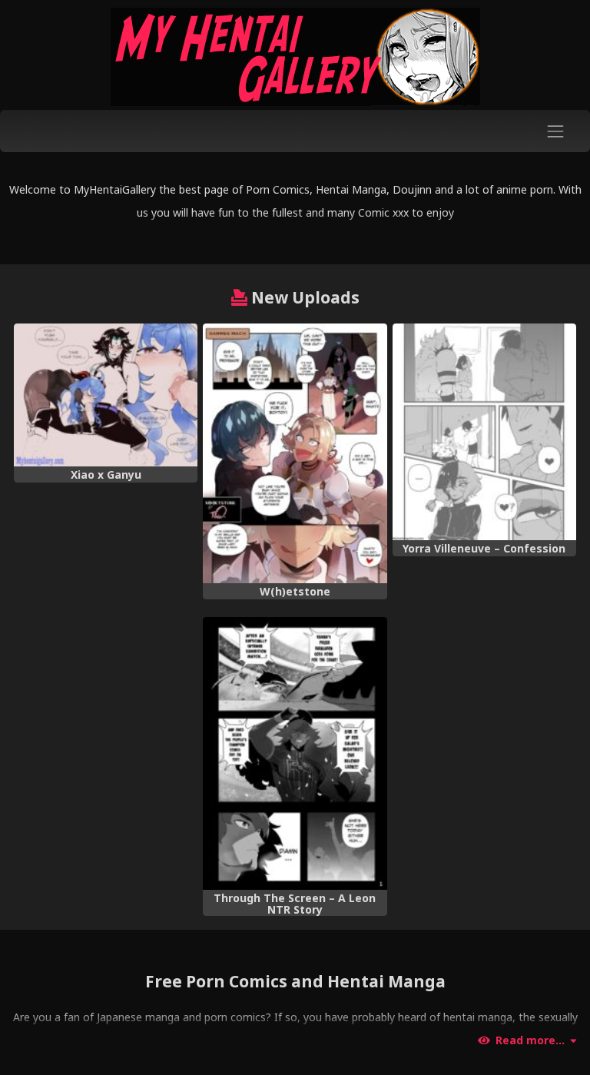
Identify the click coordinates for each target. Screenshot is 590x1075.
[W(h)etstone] (294, 453)
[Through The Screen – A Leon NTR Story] (294, 754)
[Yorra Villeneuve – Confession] (484, 432)
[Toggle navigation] (556, 131)
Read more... (530, 1040)
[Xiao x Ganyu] (105, 394)
